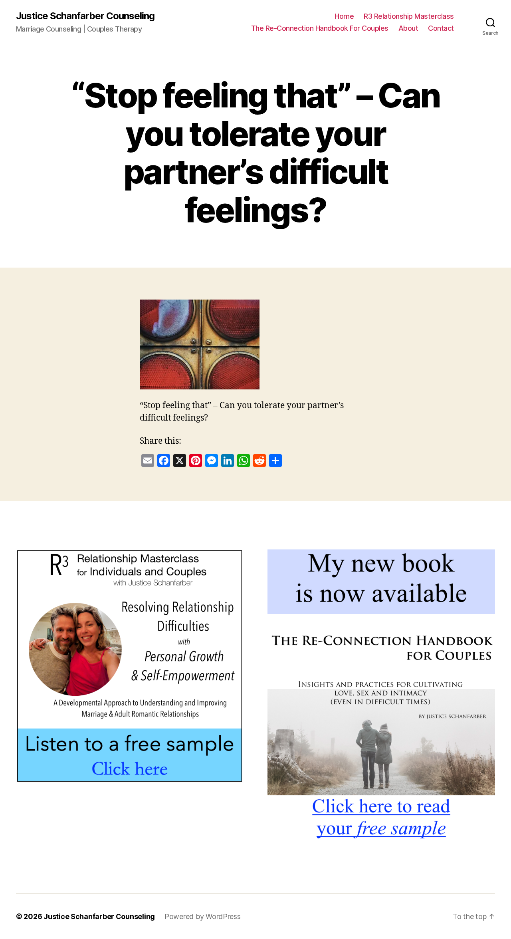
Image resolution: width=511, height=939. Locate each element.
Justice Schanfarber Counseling (85, 16)
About (408, 28)
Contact (441, 28)
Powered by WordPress (202, 916)
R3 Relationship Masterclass (409, 16)
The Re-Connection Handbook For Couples (319, 28)
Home (344, 16)
